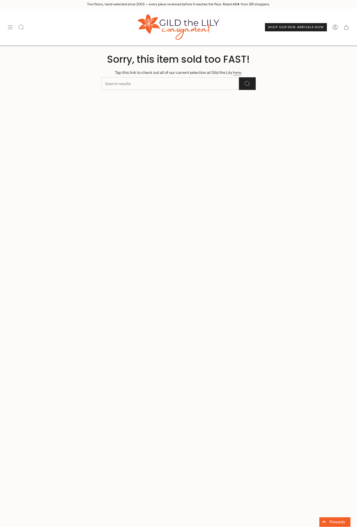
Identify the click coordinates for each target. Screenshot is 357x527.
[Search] (247, 83)
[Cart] (346, 27)
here (237, 72)
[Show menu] (10, 27)
